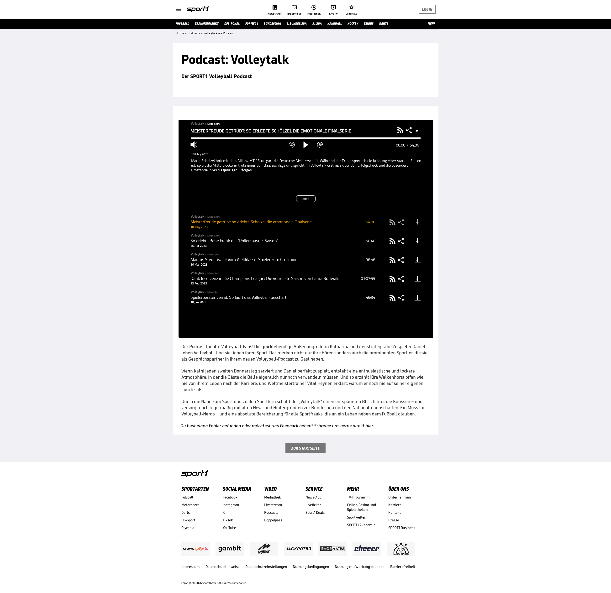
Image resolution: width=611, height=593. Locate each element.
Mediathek (272, 497)
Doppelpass (273, 520)
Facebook (230, 497)
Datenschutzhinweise (222, 566)
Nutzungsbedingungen (311, 566)
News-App (313, 497)
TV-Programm (358, 497)
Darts (185, 512)
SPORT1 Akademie (361, 525)
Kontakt (394, 512)
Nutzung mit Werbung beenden (360, 566)
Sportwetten (356, 517)
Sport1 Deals (315, 512)
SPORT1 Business (401, 527)
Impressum (190, 566)
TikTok (228, 520)
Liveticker (313, 505)
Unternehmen (399, 497)
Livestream (273, 505)
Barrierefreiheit (402, 566)
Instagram (231, 505)
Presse (393, 520)
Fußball (187, 497)
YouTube (229, 527)
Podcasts (271, 512)
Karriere (394, 505)
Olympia (187, 527)
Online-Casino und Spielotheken (361, 507)
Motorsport (190, 505)
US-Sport (188, 520)
